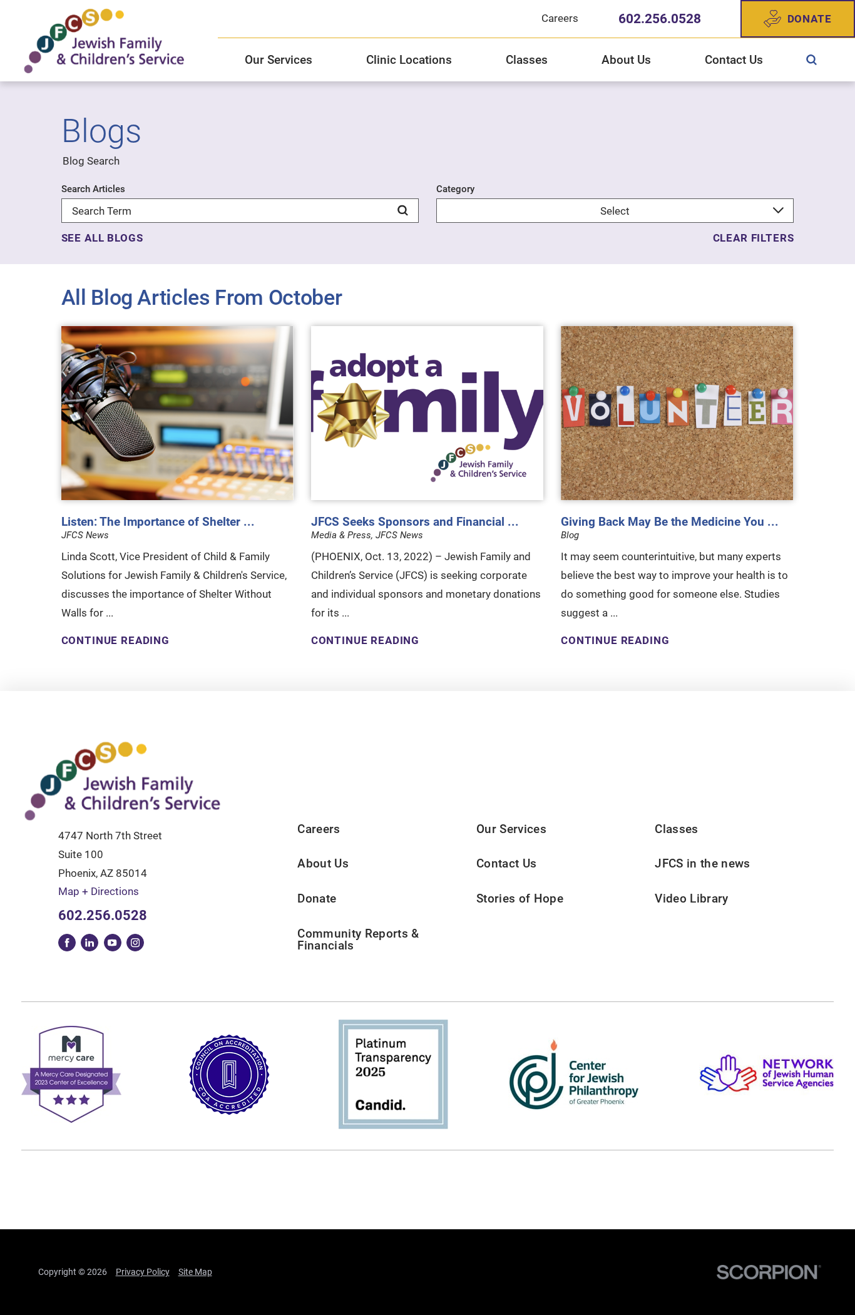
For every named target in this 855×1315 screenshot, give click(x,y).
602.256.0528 (659, 19)
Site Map (195, 1272)
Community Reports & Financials (358, 940)
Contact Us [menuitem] (734, 60)
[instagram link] (135, 942)
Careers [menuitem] (559, 18)
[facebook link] (67, 942)
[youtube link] (112, 942)
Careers (318, 829)
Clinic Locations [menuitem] (409, 60)
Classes (676, 829)
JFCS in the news (702, 864)
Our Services (511, 829)
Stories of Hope (519, 899)
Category (455, 189)
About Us (323, 864)
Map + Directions (98, 891)
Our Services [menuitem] (278, 60)
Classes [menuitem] (527, 60)
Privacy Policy (143, 1272)
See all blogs (102, 238)
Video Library (691, 899)
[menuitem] (811, 60)
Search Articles (93, 189)
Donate (809, 19)
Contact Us (506, 864)
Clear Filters (753, 238)
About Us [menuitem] (626, 60)
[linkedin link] (89, 942)
